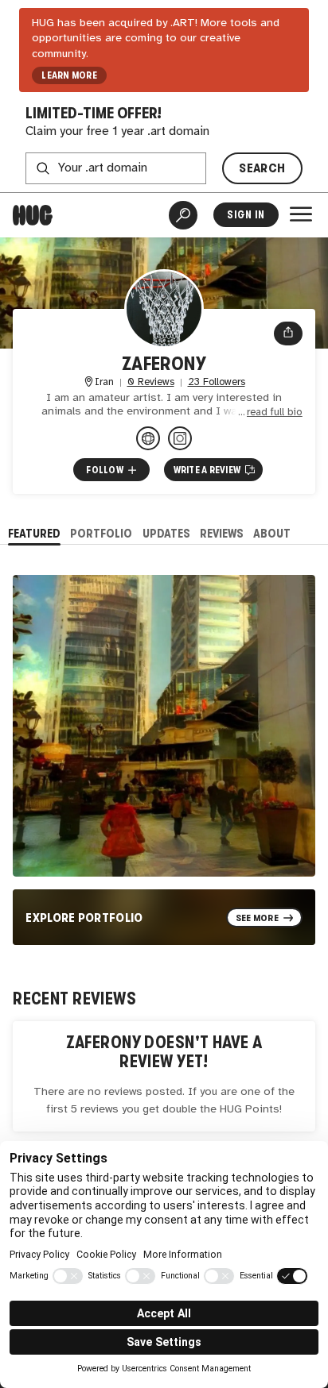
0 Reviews (150, 382)
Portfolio (101, 533)
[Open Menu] (301, 214)
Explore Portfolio (84, 917)
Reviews (222, 533)
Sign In (245, 215)
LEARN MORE (68, 75)
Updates (166, 533)
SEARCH (262, 167)
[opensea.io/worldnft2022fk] (148, 438)
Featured (34, 533)
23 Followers (216, 382)
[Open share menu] (288, 333)
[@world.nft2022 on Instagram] (180, 438)
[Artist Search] (183, 215)
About (272, 533)
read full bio (275, 412)
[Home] (33, 215)
